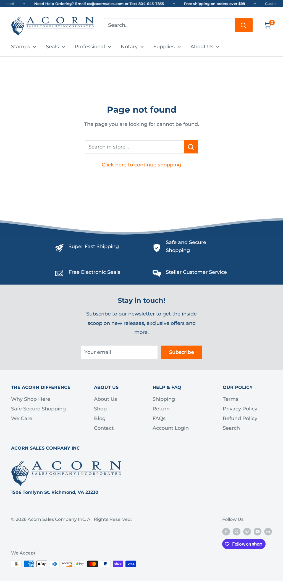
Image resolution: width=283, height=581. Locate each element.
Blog (100, 418)
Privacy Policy (240, 409)
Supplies (164, 47)
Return (161, 409)
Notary (129, 47)
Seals (52, 47)
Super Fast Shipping (94, 246)
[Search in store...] (191, 146)
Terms (230, 399)
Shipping (164, 399)
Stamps (20, 47)
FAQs (159, 418)
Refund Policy (240, 418)
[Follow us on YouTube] (257, 531)
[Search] (244, 25)
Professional (90, 47)
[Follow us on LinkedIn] (268, 531)
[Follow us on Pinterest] (247, 531)
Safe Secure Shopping (38, 409)
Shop (100, 409)
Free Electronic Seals (94, 272)
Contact (104, 428)
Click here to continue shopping (141, 165)
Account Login (171, 428)
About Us (201, 47)
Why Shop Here (30, 399)
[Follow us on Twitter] (236, 531)
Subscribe (181, 352)
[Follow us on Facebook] (226, 531)
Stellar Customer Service (196, 272)
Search (231, 428)
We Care (21, 418)
